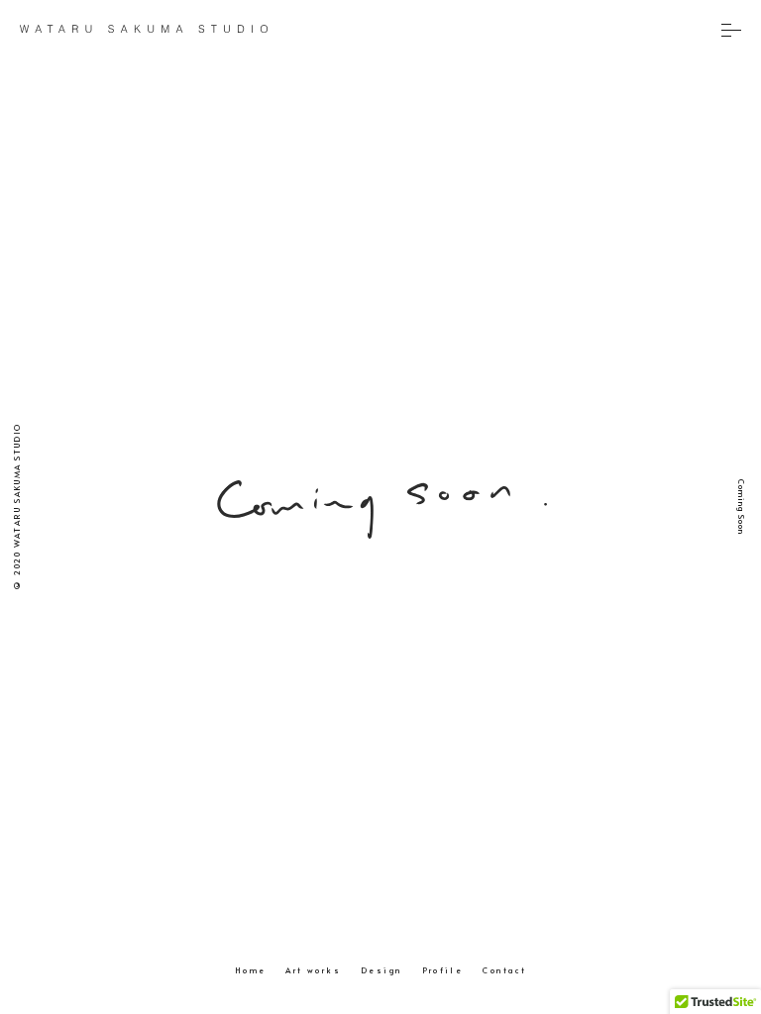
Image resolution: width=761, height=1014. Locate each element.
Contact (504, 969)
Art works (313, 969)
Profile (443, 969)
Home (251, 969)
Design (381, 969)
